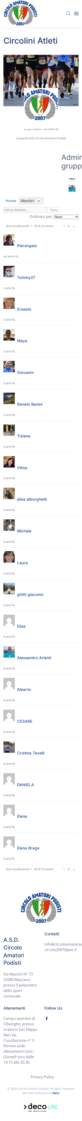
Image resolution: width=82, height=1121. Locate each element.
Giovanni (25, 372)
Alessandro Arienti (34, 658)
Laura (22, 562)
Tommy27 (26, 277)
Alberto (24, 689)
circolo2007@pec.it (60, 949)
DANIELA (25, 785)
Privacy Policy (42, 1076)
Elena (22, 816)
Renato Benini (29, 404)
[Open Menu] (76, 13)
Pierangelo (27, 245)
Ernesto (24, 309)
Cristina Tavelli (30, 753)
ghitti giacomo (30, 594)
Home (11, 200)
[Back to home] (20, 13)
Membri (30, 200)
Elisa (21, 626)
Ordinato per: (41, 216)
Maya (22, 340)
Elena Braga (28, 848)
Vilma (22, 467)
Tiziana (23, 436)
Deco (55, 1093)
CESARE (24, 721)
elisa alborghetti (32, 499)
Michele (24, 531)
